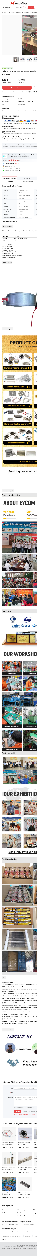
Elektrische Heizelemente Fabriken (12, 1236)
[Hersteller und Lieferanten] (18, 3)
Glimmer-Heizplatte (7, 1216)
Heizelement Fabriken (30, 1232)
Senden (17, 1111)
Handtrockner (5, 1213)
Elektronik (10, 12)
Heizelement (28, 1236)
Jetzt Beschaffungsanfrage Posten (24, 1114)
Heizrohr (4, 1210)
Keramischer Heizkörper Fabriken (12, 1232)
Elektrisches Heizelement (24, 1213)
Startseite (4, 12)
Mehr (3, 1239)
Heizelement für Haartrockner (25, 1216)
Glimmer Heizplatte (22, 1210)
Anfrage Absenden (17, 88)
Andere (35, 1216)
